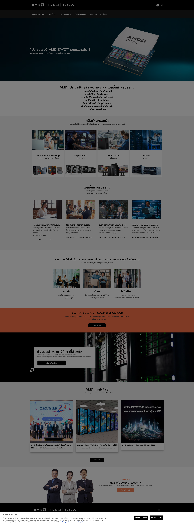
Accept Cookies (156, 518)
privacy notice (66, 522)
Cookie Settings (141, 518)
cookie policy (80, 522)
